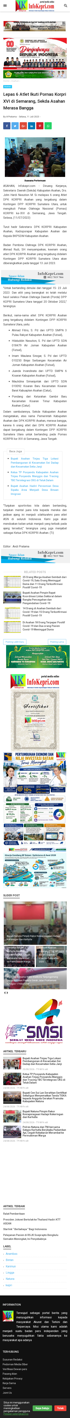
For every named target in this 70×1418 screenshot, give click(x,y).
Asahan (7, 87)
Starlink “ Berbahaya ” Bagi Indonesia (25, 1229)
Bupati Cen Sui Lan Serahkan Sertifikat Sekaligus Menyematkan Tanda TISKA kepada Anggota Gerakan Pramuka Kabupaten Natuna (45, 1097)
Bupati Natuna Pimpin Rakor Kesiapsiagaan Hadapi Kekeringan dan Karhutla (43, 1114)
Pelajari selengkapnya (16, 1413)
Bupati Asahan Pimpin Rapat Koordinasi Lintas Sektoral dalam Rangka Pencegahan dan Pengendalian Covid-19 (42, 598)
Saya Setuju (42, 1408)
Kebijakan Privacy (12, 1378)
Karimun (11, 1266)
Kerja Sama (9, 1383)
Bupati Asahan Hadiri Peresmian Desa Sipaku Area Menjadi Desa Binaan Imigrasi (35, 490)
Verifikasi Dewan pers (15, 1369)
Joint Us (7, 1392)
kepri (9, 1285)
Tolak (60, 1408)
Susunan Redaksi (12, 1359)
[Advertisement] (35, 1173)
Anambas (11, 1253)
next (7, 993)
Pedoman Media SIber (15, 1364)
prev (4, 993)
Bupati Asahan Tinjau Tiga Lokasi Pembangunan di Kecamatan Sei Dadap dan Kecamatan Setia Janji (35, 462)
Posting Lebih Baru (15, 642)
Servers (7, 1388)
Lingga (10, 1272)
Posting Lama (57, 642)
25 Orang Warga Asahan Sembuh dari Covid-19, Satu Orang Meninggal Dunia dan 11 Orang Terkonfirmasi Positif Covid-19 (45, 582)
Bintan (9, 1260)
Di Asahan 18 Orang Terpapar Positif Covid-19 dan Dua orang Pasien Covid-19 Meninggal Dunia (44, 626)
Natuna (10, 1279)
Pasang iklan (10, 1373)
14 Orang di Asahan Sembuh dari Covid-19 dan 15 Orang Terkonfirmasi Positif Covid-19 (45, 612)
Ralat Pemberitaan (14, 1213)
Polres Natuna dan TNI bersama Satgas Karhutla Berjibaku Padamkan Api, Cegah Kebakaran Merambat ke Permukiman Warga (44, 1131)
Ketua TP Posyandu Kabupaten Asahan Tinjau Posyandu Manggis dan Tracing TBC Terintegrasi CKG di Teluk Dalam (35, 476)
